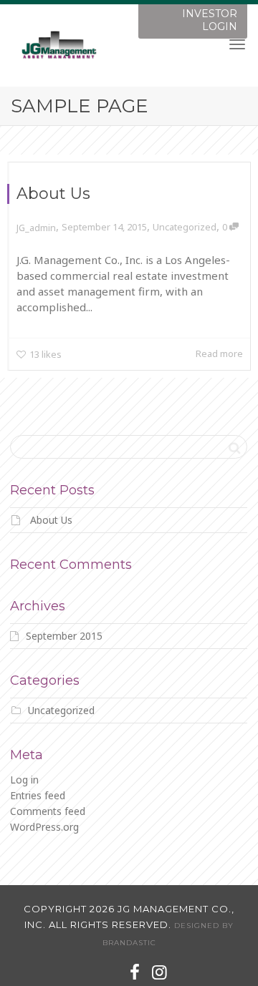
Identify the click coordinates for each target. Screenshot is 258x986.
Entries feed (37, 795)
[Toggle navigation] (237, 44)
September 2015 (64, 636)
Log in (24, 779)
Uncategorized (184, 226)
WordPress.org (44, 827)
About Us (53, 193)
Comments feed (47, 811)
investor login (209, 20)
